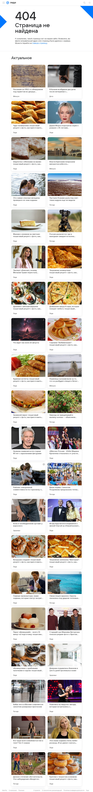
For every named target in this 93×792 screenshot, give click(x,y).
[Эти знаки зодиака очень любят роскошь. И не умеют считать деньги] (65, 733)
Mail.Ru (4, 790)
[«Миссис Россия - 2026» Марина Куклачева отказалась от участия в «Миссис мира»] (65, 444)
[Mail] (7, 2)
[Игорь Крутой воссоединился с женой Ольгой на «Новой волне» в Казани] (65, 516)
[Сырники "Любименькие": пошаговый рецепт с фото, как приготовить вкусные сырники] (65, 335)
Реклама (21, 790)
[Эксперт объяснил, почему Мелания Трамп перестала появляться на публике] (28, 263)
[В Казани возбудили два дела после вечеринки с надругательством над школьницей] (65, 82)
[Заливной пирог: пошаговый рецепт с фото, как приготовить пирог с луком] (28, 407)
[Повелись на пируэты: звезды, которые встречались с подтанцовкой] (65, 697)
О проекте (36, 790)
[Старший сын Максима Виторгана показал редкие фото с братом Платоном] (65, 624)
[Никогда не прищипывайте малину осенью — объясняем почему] (65, 407)
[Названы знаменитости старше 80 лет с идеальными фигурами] (28, 444)
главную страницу (39, 43)
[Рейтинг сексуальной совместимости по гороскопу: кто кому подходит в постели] (28, 480)
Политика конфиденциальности (74, 790)
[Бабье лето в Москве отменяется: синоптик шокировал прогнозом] (28, 697)
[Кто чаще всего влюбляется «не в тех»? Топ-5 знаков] (28, 733)
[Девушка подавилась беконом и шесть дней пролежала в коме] (65, 661)
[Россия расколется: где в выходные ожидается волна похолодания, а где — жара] (65, 226)
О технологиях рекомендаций (52, 790)
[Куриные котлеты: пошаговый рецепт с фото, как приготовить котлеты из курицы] (28, 371)
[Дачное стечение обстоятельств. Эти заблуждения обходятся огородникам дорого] (28, 769)
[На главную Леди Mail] (12, 2)
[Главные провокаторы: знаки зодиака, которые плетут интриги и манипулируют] (28, 588)
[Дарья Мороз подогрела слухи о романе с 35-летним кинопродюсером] (65, 118)
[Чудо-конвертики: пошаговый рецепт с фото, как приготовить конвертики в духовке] (28, 118)
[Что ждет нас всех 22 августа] (28, 335)
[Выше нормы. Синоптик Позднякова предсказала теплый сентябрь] (65, 480)
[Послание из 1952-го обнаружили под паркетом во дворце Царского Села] (28, 82)
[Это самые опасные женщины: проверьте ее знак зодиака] (28, 190)
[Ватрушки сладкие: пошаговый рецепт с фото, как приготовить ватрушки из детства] (28, 552)
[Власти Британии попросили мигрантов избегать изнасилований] (65, 154)
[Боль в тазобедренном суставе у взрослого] (28, 516)
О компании (13, 790)
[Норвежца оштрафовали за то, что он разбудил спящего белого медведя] (65, 371)
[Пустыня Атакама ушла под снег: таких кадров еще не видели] (65, 190)
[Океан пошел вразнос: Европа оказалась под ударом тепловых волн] (65, 588)
